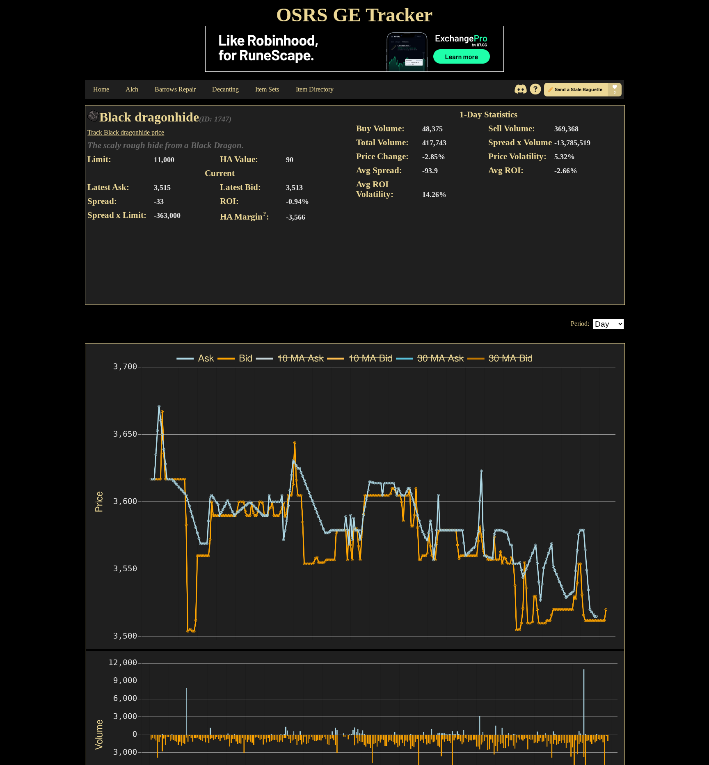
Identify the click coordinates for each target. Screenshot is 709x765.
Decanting (225, 89)
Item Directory (315, 89)
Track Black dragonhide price (125, 132)
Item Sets (267, 89)
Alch (132, 89)
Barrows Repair (175, 89)
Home (101, 89)
